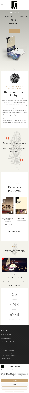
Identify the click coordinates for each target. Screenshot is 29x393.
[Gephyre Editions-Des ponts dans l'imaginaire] (14, 5)
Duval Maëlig (22, 220)
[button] (27, 366)
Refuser (14, 384)
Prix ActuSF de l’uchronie (14, 277)
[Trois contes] (21, 205)
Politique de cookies (9, 391)
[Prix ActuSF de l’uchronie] (14, 265)
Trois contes (21, 218)
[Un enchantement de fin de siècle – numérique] (7, 205)
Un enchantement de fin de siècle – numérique (7, 220)
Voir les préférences (14, 388)
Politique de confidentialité (19, 391)
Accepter (14, 380)
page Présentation (9, 105)
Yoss (10, 226)
